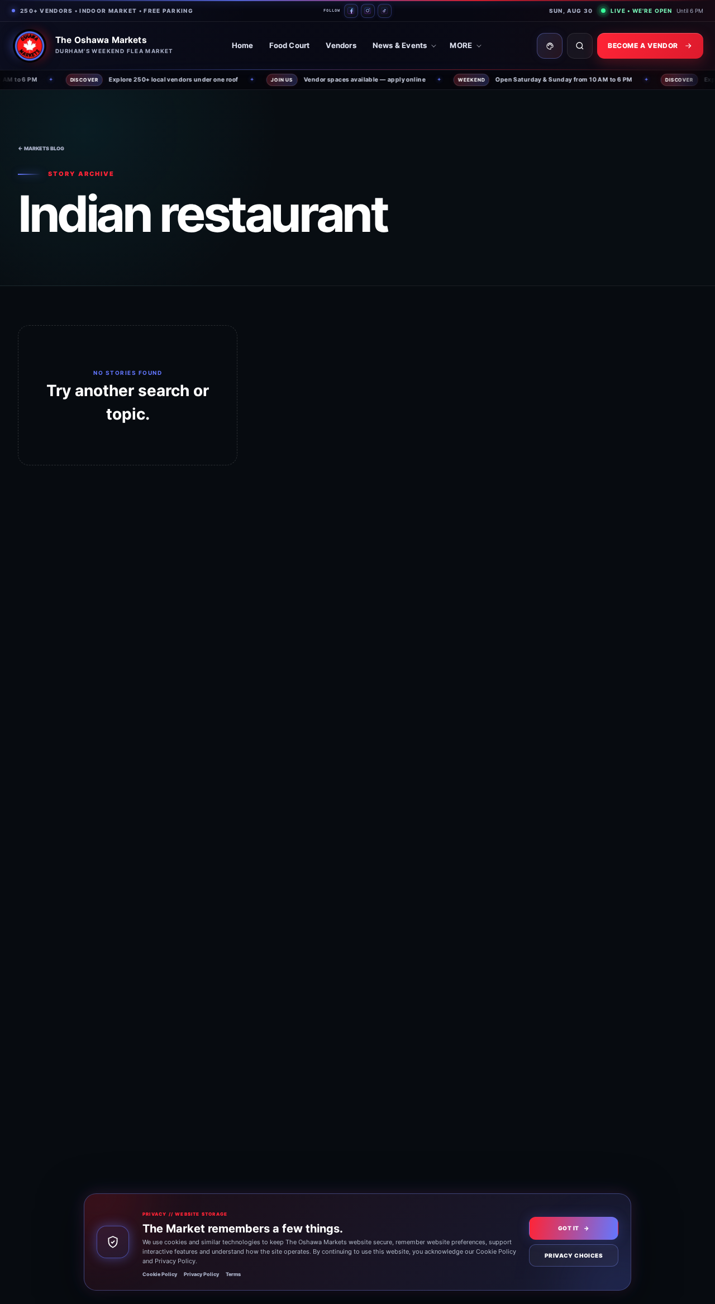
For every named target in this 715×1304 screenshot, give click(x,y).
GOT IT (573, 1228)
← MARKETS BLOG (41, 148)
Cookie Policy (159, 1274)
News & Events (400, 45)
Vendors (341, 45)
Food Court (289, 45)
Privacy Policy (201, 1274)
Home (243, 45)
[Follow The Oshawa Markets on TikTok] (385, 11)
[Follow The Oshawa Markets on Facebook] (351, 11)
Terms (233, 1274)
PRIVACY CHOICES (574, 1255)
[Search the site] (580, 46)
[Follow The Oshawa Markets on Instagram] (368, 11)
